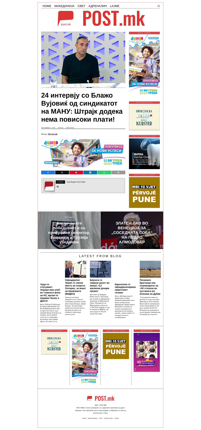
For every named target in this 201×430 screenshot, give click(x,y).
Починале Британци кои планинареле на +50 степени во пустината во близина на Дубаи (150, 287)
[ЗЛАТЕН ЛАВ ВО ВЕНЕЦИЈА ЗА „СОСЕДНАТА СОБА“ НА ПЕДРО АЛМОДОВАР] (132, 230)
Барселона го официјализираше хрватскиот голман (125, 288)
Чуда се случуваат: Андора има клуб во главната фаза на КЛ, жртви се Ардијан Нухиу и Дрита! (50, 292)
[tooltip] (48, 172)
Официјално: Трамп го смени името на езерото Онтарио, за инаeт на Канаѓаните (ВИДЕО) (75, 287)
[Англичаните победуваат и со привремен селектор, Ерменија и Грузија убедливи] (69, 230)
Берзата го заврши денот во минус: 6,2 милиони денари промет (99, 285)
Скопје (60, 127)
